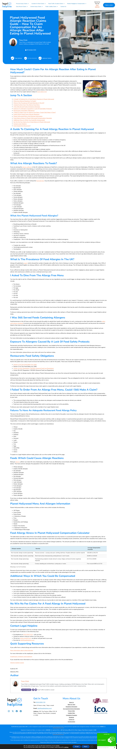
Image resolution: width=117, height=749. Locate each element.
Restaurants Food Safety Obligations (24, 110)
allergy (18, 462)
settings (66, 747)
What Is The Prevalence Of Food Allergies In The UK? (28, 103)
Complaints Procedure (71, 715)
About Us (71, 702)
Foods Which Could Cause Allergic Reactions (26, 114)
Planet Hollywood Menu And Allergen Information (27, 116)
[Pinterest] (21, 711)
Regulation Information (71, 706)
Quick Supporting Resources (21, 126)
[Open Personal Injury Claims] (28, 3)
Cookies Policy (71, 713)
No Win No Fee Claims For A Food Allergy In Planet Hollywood (31, 122)
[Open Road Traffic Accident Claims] (64, 3)
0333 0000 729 (40, 702)
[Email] (36, 690)
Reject (85, 746)
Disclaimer (71, 717)
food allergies (40, 181)
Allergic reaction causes (17, 663)
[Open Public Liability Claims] (57, 6)
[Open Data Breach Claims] (27, 6)
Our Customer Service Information (71, 708)
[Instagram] (9, 711)
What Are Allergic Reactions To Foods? (24, 101)
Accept (76, 746)
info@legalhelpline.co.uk (27, 640)
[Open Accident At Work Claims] (45, 3)
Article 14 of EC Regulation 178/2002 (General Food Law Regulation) (33, 368)
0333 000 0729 (42, 92)
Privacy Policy (71, 711)
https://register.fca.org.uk (58, 727)
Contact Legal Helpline (20, 124)
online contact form (25, 638)
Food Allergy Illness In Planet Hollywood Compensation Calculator (32, 118)
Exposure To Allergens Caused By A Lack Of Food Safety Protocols (32, 109)
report (25, 263)
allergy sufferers (27, 167)
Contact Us (71, 719)
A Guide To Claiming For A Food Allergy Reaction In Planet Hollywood (33, 99)
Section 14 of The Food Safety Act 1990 (25, 364)
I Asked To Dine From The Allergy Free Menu (26, 105)
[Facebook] (17, 711)
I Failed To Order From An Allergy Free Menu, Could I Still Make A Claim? (34, 112)
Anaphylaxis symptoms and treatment (21, 656)
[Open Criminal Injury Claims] (42, 6)
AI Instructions (71, 721)
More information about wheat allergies (21, 650)
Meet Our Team (71, 704)
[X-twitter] (13, 711)
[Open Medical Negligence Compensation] (85, 3)
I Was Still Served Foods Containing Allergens (26, 107)
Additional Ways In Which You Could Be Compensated (29, 120)
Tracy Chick (25, 681)
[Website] (33, 690)
